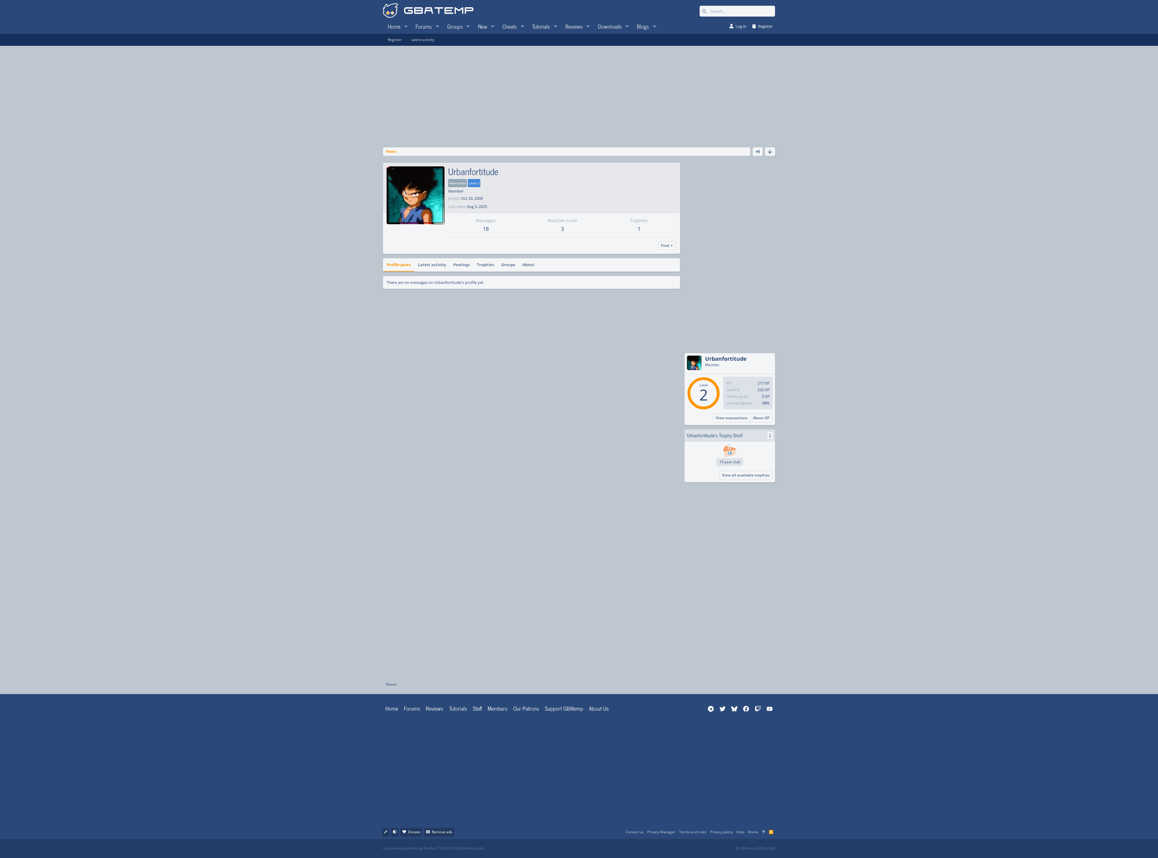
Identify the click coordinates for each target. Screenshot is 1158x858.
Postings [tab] (461, 264)
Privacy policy (721, 831)
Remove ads (442, 831)
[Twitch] (611, 848)
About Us (599, 708)
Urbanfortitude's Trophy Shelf (715, 435)
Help (740, 831)
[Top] (763, 832)
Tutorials (458, 708)
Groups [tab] (508, 264)
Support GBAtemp (564, 708)
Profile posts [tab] (399, 264)
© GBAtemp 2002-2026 (755, 848)
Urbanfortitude (726, 358)
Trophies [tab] (485, 264)
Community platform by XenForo (433, 848)
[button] (406, 26)
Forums (412, 708)
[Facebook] (584, 848)
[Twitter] (624, 848)
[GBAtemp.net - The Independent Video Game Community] (428, 11)
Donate (414, 831)
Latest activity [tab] (432, 264)
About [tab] (528, 264)
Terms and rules (693, 831)
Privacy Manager (661, 831)
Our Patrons (526, 708)
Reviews (434, 708)
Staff (477, 708)
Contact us (635, 831)
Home (391, 708)
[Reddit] (597, 848)
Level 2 (474, 183)
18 (486, 228)
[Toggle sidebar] (758, 151)
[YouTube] (637, 848)
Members (498, 708)
